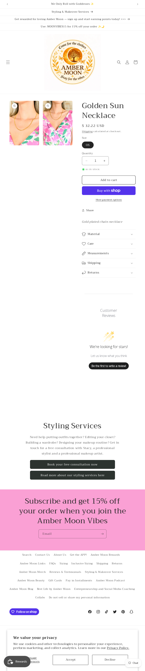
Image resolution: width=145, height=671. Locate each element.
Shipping (87, 131)
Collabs (40, 597)
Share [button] (90, 210)
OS (88, 145)
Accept (71, 659)
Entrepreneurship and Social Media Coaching (104, 589)
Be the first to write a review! (109, 366)
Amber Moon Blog (21, 589)
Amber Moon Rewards (105, 554)
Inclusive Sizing (82, 563)
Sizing (64, 563)
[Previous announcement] (7, 4)
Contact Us (42, 554)
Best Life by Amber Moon (54, 589)
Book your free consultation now (72, 464)
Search (27, 554)
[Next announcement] (137, 4)
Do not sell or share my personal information (79, 597)
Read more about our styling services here (73, 475)
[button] (8, 62)
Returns (117, 563)
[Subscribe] (102, 533)
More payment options (109, 199)
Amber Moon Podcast (110, 580)
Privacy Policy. (118, 648)
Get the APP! (78, 554)
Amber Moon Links (33, 563)
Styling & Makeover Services (104, 572)
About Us (60, 554)
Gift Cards (55, 580)
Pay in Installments (79, 580)
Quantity (87, 153)
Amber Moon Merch (32, 572)
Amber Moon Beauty (31, 580)
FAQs (52, 563)
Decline (110, 659)
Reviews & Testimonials (65, 572)
